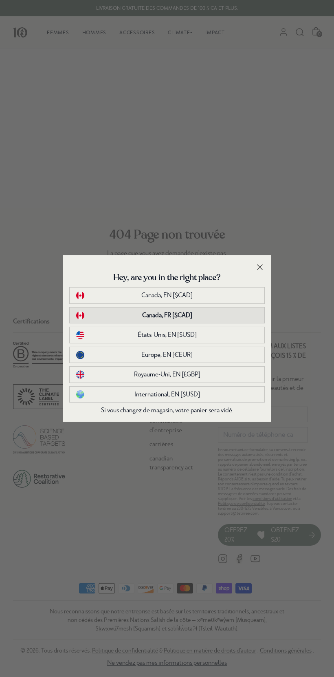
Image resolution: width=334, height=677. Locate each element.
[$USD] (167, 335)
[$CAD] (167, 295)
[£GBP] (167, 374)
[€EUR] (167, 355)
